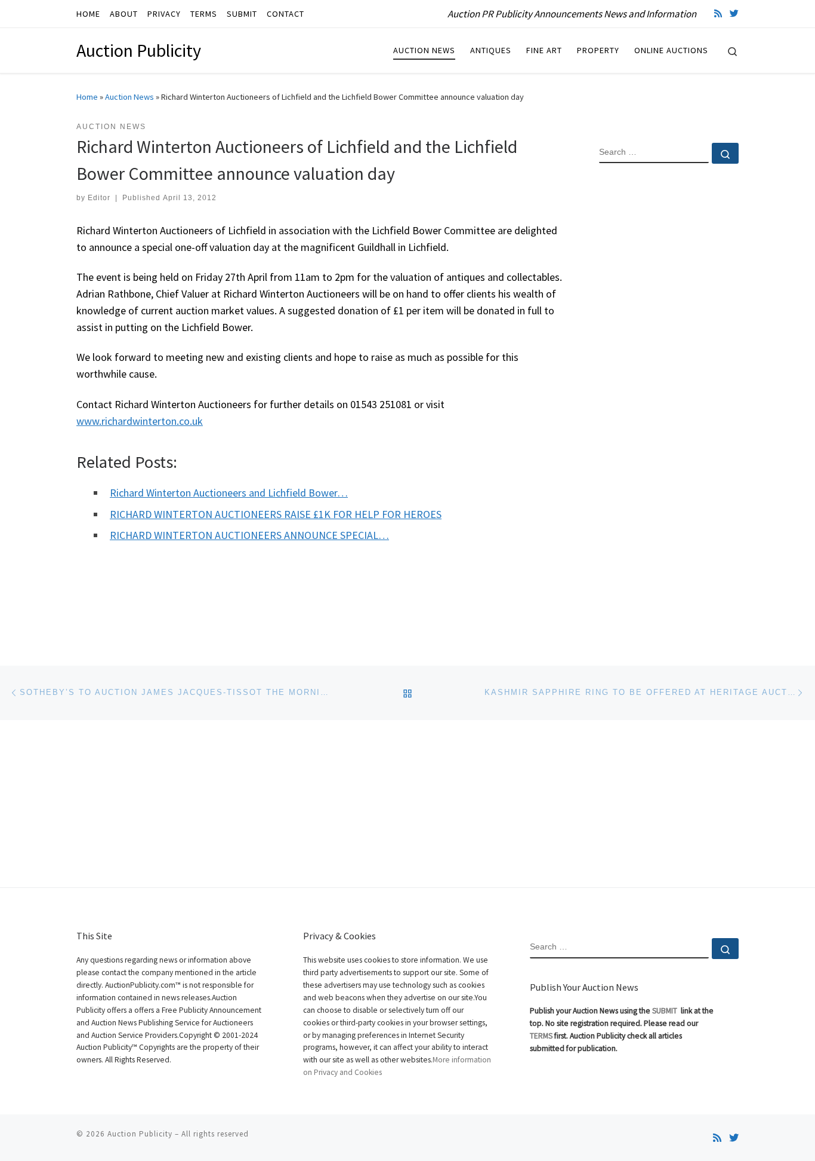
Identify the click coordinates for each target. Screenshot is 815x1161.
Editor (99, 198)
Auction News (129, 96)
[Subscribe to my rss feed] (718, 13)
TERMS (541, 1036)
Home (87, 96)
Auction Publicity (139, 1134)
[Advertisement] (669, 366)
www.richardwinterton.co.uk (139, 421)
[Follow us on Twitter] (734, 13)
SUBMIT (665, 1011)
